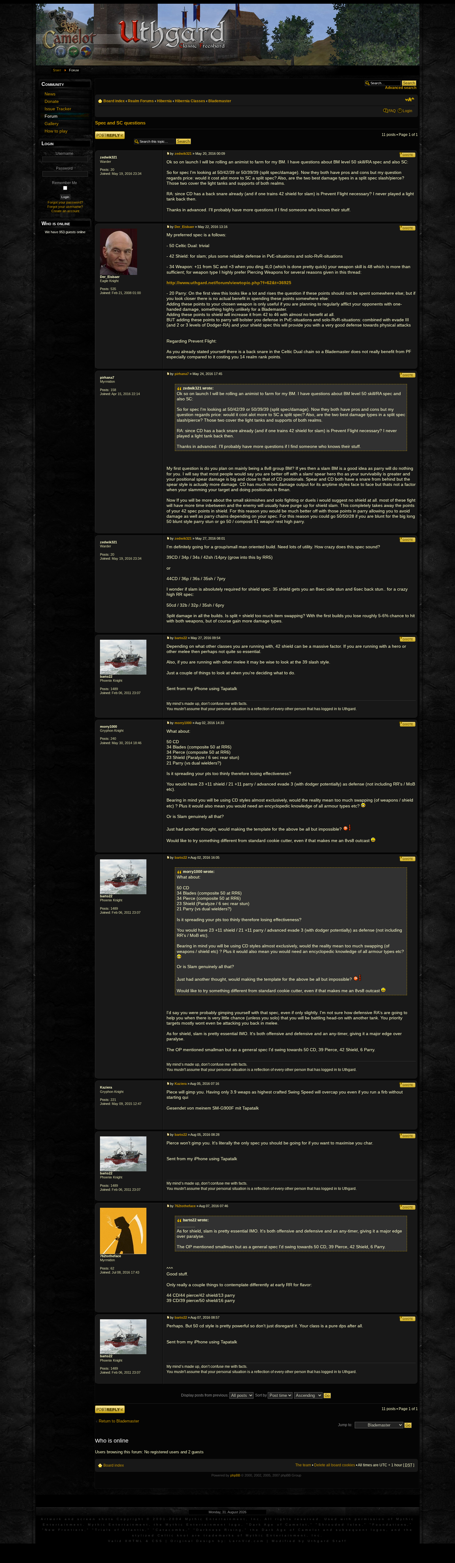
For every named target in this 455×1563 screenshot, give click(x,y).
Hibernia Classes (190, 101)
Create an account (65, 211)
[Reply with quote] (407, 155)
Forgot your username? (65, 207)
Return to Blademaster (119, 1421)
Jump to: (345, 1425)
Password (64, 168)
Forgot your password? (65, 202)
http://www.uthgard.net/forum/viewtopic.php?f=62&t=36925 (229, 282)
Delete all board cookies (334, 1465)
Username (64, 153)
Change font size (409, 99)
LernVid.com (246, 1541)
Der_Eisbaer (109, 277)
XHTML (134, 1541)
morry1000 (108, 726)
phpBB (235, 1475)
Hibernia (164, 101)
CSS (157, 1541)
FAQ (392, 111)
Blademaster (219, 101)
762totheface (110, 1256)
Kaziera (106, 1087)
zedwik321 (108, 157)
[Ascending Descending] (313, 1395)
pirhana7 (107, 377)
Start (57, 70)
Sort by (261, 1395)
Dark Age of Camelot (278, 1524)
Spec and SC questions (120, 122)
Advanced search (400, 88)
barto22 (106, 676)
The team (303, 1465)
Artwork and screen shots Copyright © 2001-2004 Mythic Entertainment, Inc (150, 1519)
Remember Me (64, 183)
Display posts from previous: (205, 1395)
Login (407, 111)
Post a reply (105, 133)
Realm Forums (141, 101)
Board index (114, 101)
